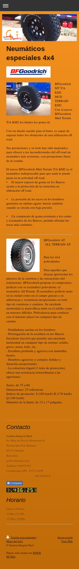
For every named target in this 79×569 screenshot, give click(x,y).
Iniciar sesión (65, 537)
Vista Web (67, 541)
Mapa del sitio (14, 541)
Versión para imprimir (23, 537)
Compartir (16, 483)
